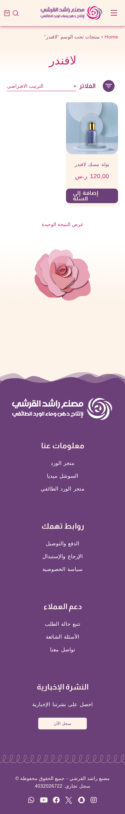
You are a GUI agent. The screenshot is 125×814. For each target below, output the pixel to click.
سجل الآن (63, 723)
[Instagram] (93, 800)
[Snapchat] (81, 800)
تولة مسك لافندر (92, 164)
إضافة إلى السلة (85, 195)
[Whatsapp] (31, 800)
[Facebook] (56, 800)
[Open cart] (6, 13)
